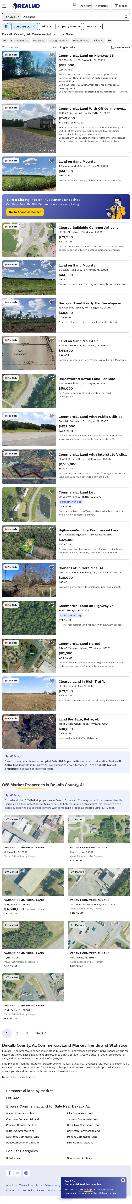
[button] (75, 17)
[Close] (123, 1180)
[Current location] (5, 40)
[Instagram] (26, 1173)
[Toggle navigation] (5, 5)
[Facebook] (9, 1173)
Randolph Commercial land (22, 1142)
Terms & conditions (30, 1185)
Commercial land (21, 1077)
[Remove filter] (34, 26)
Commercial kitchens (79, 1158)
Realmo (26, 6)
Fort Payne (12, 1097)
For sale (6, 1077)
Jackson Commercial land (82, 1119)
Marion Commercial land (20, 1113)
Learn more (109, 1193)
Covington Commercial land (83, 1130)
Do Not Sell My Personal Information (40, 1190)
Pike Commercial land (80, 1113)
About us (11, 1185)
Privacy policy (52, 1185)
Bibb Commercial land (80, 1142)
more (124, 91)
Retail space (13, 1158)
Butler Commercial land (20, 1130)
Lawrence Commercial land (22, 1136)
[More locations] (109, 40)
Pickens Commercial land (82, 1136)
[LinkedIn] (17, 1173)
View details (66, 75)
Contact (10, 1190)
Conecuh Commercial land (21, 1125)
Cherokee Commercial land (22, 1119)
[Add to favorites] (51, 54)
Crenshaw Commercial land (83, 1125)
